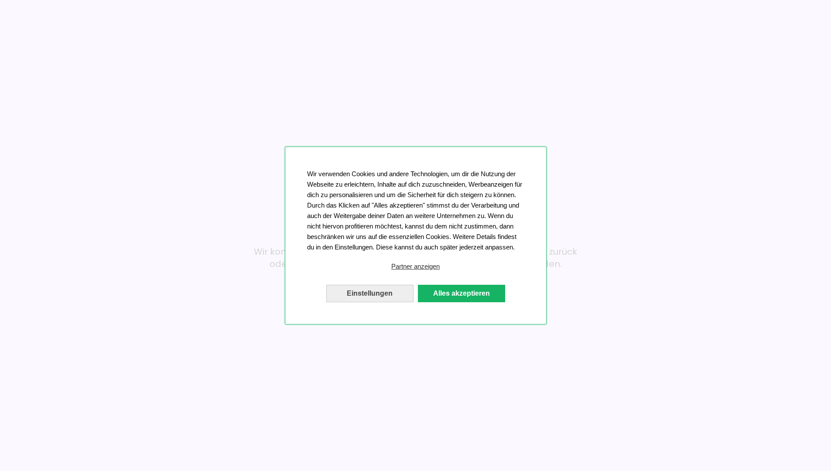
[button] (415, 266)
